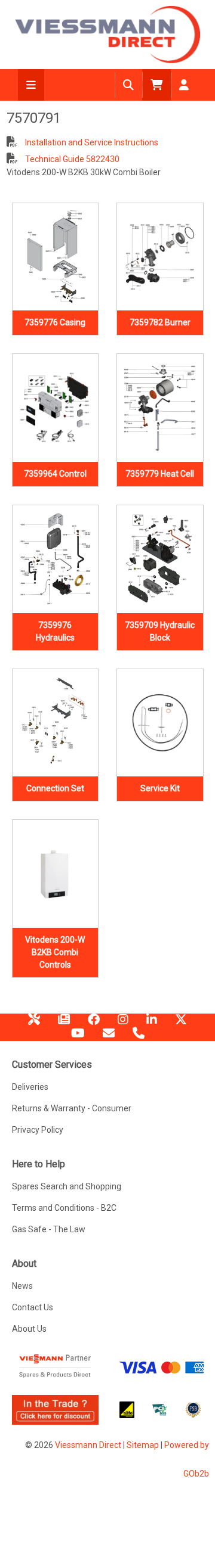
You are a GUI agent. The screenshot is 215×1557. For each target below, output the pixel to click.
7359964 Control (55, 473)
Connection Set (55, 788)
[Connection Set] (56, 723)
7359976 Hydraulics (55, 631)
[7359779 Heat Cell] (160, 408)
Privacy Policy (37, 1130)
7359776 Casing (54, 322)
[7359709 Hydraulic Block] (160, 559)
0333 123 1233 (138, 1037)
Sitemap (143, 1445)
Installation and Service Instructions (90, 142)
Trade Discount (34, 1024)
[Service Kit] (160, 723)
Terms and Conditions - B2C (64, 1208)
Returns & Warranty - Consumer (71, 1108)
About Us (29, 1329)
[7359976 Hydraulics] (56, 559)
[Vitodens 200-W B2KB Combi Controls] (56, 874)
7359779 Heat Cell (159, 473)
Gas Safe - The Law (48, 1229)
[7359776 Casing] (56, 257)
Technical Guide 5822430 (71, 159)
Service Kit (160, 788)
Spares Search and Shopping (66, 1186)
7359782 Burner (160, 322)
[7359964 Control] (56, 408)
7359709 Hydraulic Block (160, 631)
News (64, 1024)
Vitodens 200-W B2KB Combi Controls (55, 952)
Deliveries (30, 1087)
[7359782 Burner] (160, 257)
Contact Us (32, 1307)
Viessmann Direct (88, 1445)
